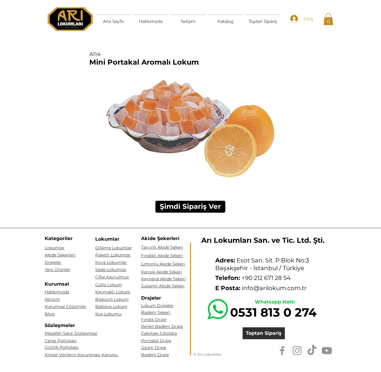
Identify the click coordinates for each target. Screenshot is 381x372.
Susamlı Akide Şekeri (163, 286)
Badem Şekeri (155, 312)
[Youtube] (327, 351)
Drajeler (53, 262)
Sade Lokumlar (111, 269)
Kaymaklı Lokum (112, 292)
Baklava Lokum (111, 306)
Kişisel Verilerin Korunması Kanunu (81, 354)
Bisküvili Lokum (112, 299)
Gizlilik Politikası (62, 347)
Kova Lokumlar (111, 262)
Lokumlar (55, 247)
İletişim (52, 299)
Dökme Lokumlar (113, 247)
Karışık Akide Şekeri (161, 272)
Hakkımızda (57, 292)
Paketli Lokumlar (113, 255)
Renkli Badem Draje (162, 326)
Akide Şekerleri (60, 255)
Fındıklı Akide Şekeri (162, 255)
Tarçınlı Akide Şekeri (162, 247)
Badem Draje (155, 354)
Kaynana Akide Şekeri (163, 278)
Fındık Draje (153, 319)
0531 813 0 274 (273, 312)
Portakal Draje (156, 340)
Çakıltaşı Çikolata (159, 333)
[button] (328, 19)
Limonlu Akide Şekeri (163, 264)
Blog (50, 314)
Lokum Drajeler (157, 305)
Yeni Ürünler (57, 269)
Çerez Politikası (60, 340)
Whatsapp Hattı (275, 302)
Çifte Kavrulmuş (112, 277)
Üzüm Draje (153, 347)
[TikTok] (312, 351)
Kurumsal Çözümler (65, 306)
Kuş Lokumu (108, 314)
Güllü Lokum (108, 284)
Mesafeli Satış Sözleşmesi (71, 333)
